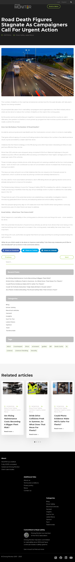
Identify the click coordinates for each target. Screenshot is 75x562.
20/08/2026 (10, 406)
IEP (51, 346)
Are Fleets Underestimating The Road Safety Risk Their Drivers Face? (31, 290)
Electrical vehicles (12, 310)
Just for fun (10, 319)
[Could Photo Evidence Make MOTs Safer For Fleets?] (62, 388)
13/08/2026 (60, 406)
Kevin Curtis (59, 346)
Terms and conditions (31, 483)
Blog (7, 304)
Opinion (9, 325)
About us (27, 480)
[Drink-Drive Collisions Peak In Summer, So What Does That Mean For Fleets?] (37, 388)
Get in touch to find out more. (34, 549)
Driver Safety (20, 35)
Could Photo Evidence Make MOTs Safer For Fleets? (25, 284)
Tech (8, 328)
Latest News (29, 35)
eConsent (35, 346)
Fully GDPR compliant (9, 464)
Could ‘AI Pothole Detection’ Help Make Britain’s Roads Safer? (28, 287)
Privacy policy (28, 485)
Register (64, 2)
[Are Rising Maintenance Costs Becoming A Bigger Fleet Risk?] (12, 388)
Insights (9, 316)
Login (58, 2)
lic (67, 346)
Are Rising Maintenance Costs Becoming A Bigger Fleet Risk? (28, 278)
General (9, 313)
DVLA (27, 346)
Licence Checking (21, 350)
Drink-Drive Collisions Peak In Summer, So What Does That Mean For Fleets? (34, 281)
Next (67, 257)
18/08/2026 (35, 406)
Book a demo (53, 6)
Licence (9, 350)
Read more (8, 431)
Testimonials (10, 330)
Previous (8, 257)
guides (44, 346)
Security (34, 350)
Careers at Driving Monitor (10, 467)
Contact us (27, 490)
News (26, 488)
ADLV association (41, 535)
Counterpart (18, 346)
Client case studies (7, 469)
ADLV (9, 346)
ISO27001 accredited (8, 462)
